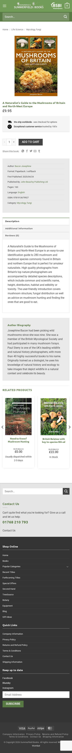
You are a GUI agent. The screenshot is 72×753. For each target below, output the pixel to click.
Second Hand (9, 589)
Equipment (8, 606)
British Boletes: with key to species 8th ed (53, 440)
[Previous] (3, 434)
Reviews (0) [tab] (12, 235)
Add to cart (31, 141)
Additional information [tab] (19, 228)
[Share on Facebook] (27, 151)
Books (6, 561)
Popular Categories (11, 566)
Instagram (8, 688)
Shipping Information (12, 662)
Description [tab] (12, 221)
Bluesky (7, 683)
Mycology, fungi (33, 29)
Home (5, 29)
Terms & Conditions (12, 650)
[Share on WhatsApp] (22, 151)
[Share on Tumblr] (39, 151)
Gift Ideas (7, 617)
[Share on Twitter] (31, 151)
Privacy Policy (9, 639)
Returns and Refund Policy (15, 645)
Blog (5, 611)
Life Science (17, 29)
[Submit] (65, 16)
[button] (5, 6)
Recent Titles (9, 572)
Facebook (8, 678)
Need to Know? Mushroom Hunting (18, 440)
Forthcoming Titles (11, 577)
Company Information (13, 634)
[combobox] (36, 17)
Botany (6, 600)
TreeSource (8, 594)
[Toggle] (67, 567)
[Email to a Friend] (35, 151)
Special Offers (9, 583)
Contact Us (8, 656)
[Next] (69, 434)
